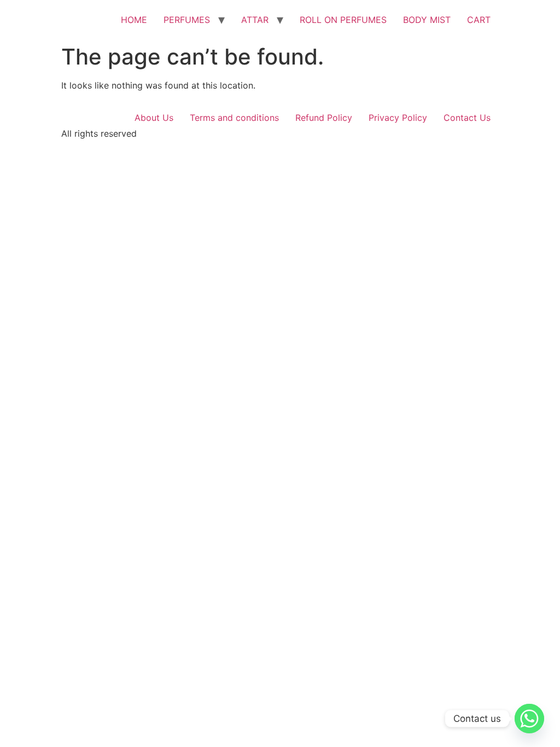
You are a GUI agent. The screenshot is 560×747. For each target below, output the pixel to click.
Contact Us (467, 117)
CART (479, 19)
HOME (134, 19)
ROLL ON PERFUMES (343, 19)
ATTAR (255, 19)
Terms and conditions (234, 117)
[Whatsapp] (529, 718)
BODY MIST (427, 19)
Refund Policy (323, 117)
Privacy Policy (398, 117)
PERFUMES (187, 19)
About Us (154, 117)
